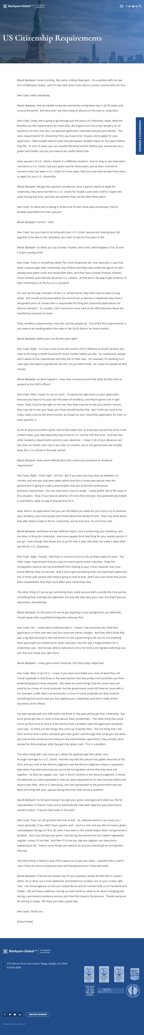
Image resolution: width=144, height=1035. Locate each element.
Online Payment (38, 1014)
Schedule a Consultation (140, 136)
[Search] (140, 6)
